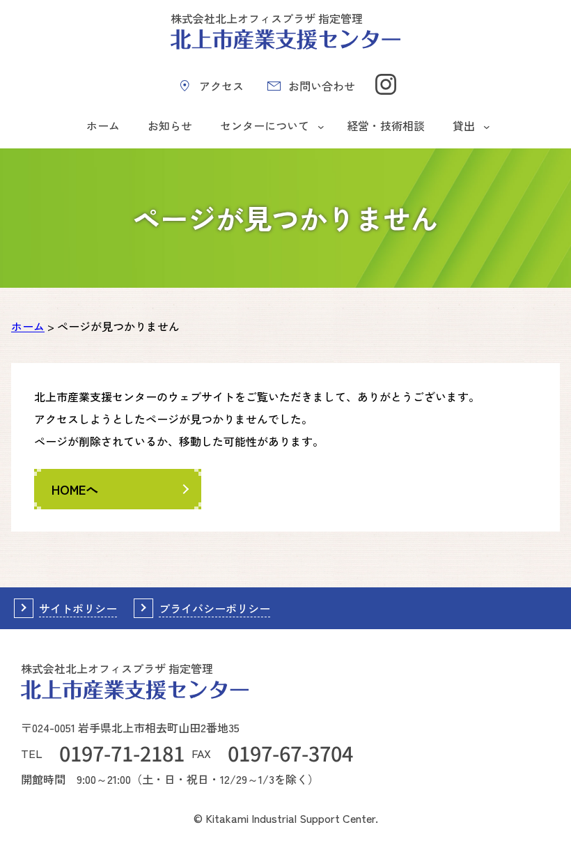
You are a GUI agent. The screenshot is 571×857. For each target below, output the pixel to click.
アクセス (221, 85)
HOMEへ (75, 489)
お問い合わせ (321, 85)
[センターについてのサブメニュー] (321, 126)
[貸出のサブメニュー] (486, 126)
